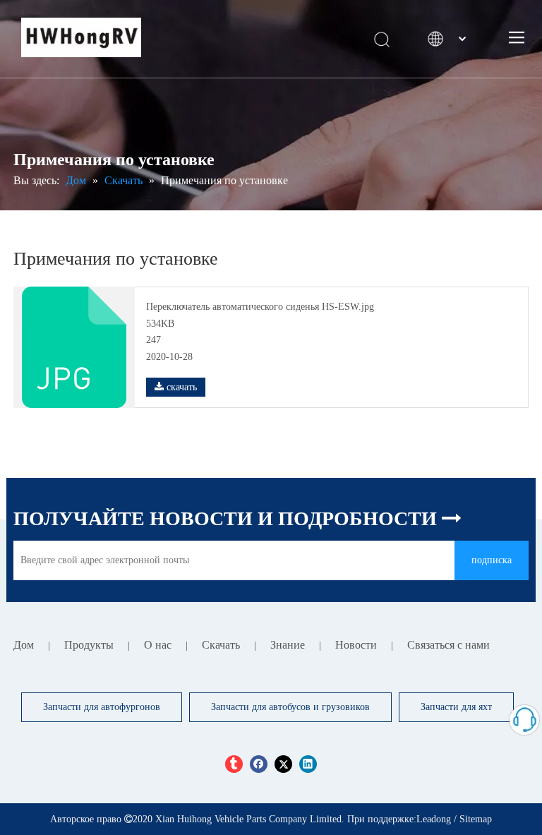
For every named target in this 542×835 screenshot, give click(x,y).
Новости (356, 645)
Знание (287, 645)
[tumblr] (234, 763)
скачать (180, 387)
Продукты (89, 645)
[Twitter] (283, 763)
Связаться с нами (448, 645)
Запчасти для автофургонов (101, 707)
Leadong (433, 819)
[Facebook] (258, 763)
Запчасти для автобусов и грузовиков (290, 707)
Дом (23, 645)
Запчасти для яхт (456, 707)
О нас (157, 645)
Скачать (221, 645)
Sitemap (475, 819)
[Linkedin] (308, 763)
